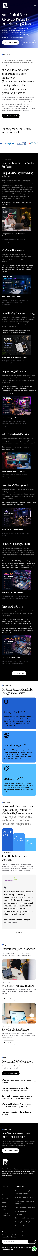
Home (4, 1191)
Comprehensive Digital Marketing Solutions (23, 1192)
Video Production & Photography (22, 1213)
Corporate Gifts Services (24, 1226)
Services (5, 1199)
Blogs (4, 1203)
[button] (35, 5)
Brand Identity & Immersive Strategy (24, 1202)
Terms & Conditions (6, 1214)
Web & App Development (24, 1197)
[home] (8, 5)
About (4, 1195)
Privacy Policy (4, 1208)
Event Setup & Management (25, 1218)
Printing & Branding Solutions (25, 1222)
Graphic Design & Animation (25, 1208)
